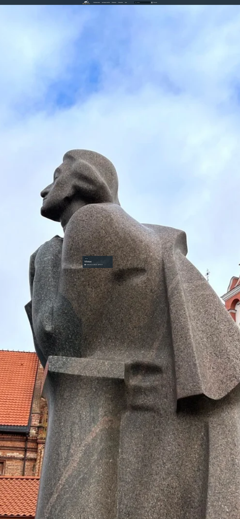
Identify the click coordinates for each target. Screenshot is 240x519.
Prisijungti (155, 2)
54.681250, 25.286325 (91, 264)
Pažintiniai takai (96, 2)
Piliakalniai (114, 2)
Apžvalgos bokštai (106, 2)
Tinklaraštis (120, 2)
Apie (126, 2)
